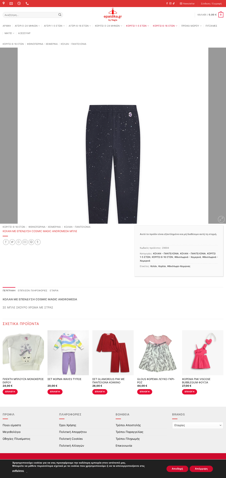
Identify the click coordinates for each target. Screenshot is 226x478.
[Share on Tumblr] (38, 242)
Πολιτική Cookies (71, 438)
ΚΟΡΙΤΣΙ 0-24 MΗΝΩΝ (107, 25)
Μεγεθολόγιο (12, 432)
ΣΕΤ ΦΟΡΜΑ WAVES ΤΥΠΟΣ (64, 379)
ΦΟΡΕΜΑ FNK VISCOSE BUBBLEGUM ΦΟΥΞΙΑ (196, 381)
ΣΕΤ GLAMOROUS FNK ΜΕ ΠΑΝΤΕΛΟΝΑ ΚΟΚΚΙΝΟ (108, 381)
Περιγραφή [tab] (9, 290)
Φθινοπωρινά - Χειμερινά (42, 44)
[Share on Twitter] (12, 242)
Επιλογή (10, 391)
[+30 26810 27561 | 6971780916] (28, 3)
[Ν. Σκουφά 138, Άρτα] (4, 3)
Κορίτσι (162, 266)
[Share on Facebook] (6, 242)
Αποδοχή (177, 468)
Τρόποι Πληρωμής (128, 438)
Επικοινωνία (124, 445)
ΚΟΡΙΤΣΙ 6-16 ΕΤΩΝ (164, 25)
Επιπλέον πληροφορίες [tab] (32, 290)
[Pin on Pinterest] (31, 242)
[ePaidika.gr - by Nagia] (113, 14)
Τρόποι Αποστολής (128, 425)
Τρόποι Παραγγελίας (129, 432)
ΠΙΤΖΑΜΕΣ (211, 25)
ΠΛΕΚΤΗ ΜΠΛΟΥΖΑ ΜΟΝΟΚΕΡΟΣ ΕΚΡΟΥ (23, 381)
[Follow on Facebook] (167, 3)
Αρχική (7, 25)
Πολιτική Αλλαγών (71, 445)
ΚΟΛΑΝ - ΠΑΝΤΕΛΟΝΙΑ (73, 44)
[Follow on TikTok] (174, 3)
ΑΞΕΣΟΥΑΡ (24, 33)
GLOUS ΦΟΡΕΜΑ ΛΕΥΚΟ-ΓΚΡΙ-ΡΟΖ (156, 381)
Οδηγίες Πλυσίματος (16, 438)
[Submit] (60, 15)
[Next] (217, 135)
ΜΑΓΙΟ (8, 33)
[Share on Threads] (19, 242)
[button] (187, 4)
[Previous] (9, 135)
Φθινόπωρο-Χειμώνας (178, 266)
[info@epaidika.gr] (12, 3)
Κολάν (153, 266)
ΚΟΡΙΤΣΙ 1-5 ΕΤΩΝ (136, 25)
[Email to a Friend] (25, 242)
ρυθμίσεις (18, 470)
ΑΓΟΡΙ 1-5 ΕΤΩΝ (53, 25)
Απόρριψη (201, 468)
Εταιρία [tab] (54, 290)
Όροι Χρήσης (67, 425)
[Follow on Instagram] (170, 3)
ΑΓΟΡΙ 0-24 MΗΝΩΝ (26, 25)
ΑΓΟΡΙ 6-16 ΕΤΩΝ (79, 25)
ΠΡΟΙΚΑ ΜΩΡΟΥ (190, 25)
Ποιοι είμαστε (12, 425)
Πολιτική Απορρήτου (73, 432)
